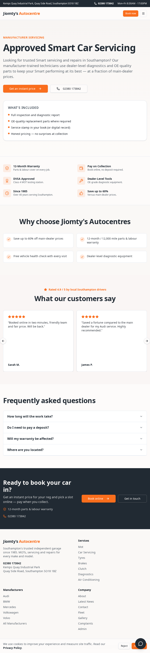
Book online (95, 498)
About (82, 596)
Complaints (85, 623)
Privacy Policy (12, 648)
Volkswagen (11, 612)
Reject (124, 646)
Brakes (82, 563)
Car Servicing (87, 552)
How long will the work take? (30, 416)
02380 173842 (106, 3)
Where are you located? (25, 450)
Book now (130, 13)
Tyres (81, 558)
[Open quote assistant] (140, 643)
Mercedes (9, 607)
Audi (6, 596)
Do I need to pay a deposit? (28, 427)
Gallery (82, 618)
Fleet (81, 612)
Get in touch (132, 498)
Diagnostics (85, 574)
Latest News (86, 601)
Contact (83, 607)
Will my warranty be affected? (30, 439)
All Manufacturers (15, 623)
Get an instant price (22, 88)
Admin (82, 629)
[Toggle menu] (143, 13)
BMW (6, 601)
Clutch (82, 569)
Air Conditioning (89, 579)
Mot (80, 547)
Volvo (6, 618)
